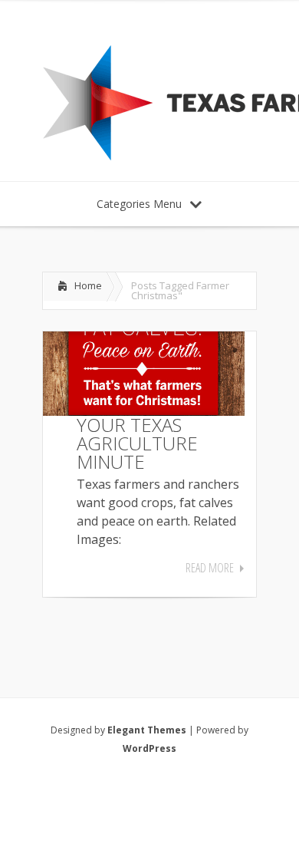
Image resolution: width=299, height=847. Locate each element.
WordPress (149, 748)
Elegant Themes (146, 730)
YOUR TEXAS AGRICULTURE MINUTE (137, 443)
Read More (210, 568)
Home (88, 285)
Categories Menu (139, 203)
